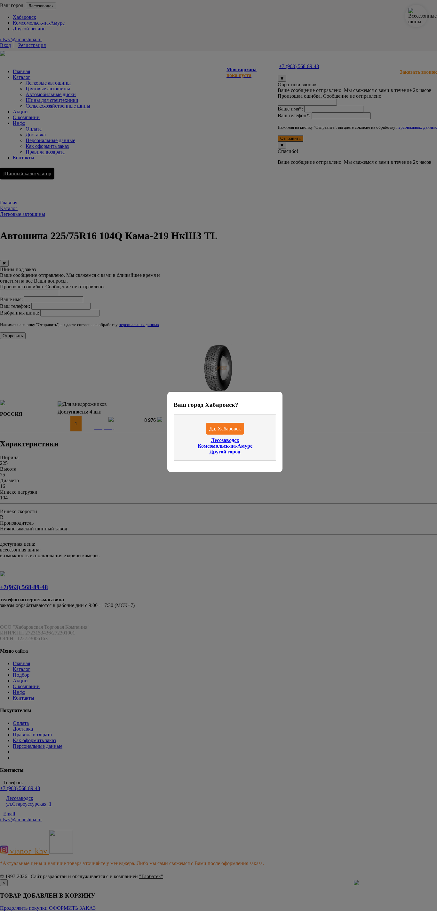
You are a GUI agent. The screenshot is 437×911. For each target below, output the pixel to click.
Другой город (225, 451)
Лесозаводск (225, 440)
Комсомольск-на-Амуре (225, 446)
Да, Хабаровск (225, 428)
